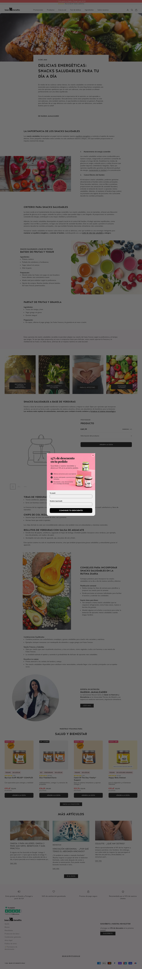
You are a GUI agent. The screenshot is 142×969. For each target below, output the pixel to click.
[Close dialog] (93, 455)
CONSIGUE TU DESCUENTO (71, 510)
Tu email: (53, 493)
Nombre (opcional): (56, 501)
